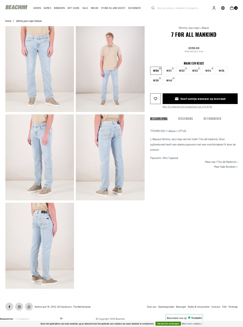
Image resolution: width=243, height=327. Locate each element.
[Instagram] (19, 307)
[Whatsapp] (29, 307)
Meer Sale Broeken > (226, 166)
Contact (215, 306)
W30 (156, 70)
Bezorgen (181, 306)
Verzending (185, 118)
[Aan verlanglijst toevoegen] (155, 98)
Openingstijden (166, 306)
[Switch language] (223, 8)
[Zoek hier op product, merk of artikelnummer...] (150, 8)
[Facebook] (9, 307)
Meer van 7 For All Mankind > (221, 161)
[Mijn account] (214, 8)
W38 (156, 80)
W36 (221, 70)
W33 (195, 70)
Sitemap (233, 306)
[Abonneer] (61, 318)
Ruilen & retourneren (199, 306)
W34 (208, 70)
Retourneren (212, 118)
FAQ (224, 306)
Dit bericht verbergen (168, 324)
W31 (168, 70)
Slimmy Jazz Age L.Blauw (29, 20)
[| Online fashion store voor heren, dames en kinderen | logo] (16, 8)
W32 (182, 70)
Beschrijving (158, 118)
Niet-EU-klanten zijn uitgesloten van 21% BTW (187, 106)
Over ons (151, 306)
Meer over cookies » (192, 324)
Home (8, 20)
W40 (169, 80)
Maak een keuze (194, 63)
